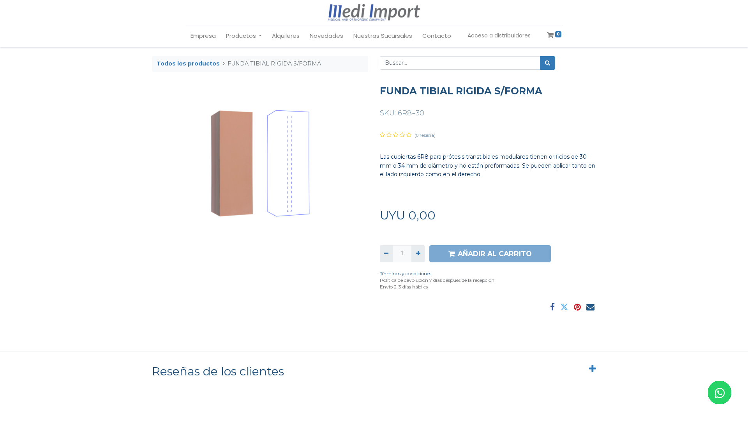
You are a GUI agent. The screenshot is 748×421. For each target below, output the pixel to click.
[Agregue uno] (417, 253)
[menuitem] (203, 36)
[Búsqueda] (547, 63)
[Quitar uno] (386, 253)
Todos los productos (188, 63)
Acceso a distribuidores (499, 35)
